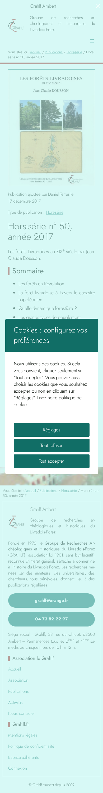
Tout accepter (51, 461)
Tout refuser (51, 445)
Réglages (51, 429)
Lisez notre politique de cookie (48, 401)
